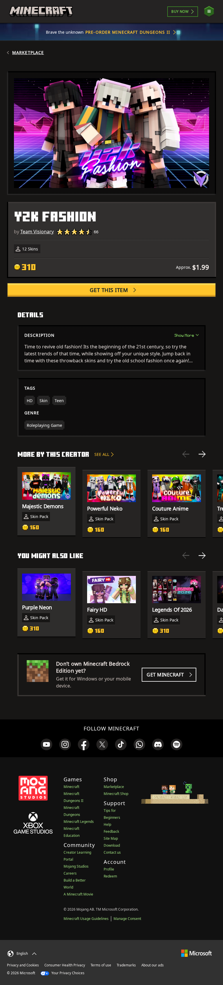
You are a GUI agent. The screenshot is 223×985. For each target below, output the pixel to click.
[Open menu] (209, 11)
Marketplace (28, 52)
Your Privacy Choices (67, 973)
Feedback (111, 831)
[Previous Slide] (185, 454)
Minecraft (71, 786)
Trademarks (126, 965)
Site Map (111, 838)
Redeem (110, 876)
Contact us (112, 852)
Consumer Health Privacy (64, 965)
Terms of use (101, 965)
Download (112, 845)
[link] (46, 744)
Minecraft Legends (79, 821)
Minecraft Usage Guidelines (86, 918)
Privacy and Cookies (23, 965)
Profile (109, 869)
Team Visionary (37, 231)
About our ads (152, 965)
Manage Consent (127, 918)
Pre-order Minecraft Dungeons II (127, 32)
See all (101, 454)
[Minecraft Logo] (41, 11)
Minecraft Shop (116, 793)
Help (107, 824)
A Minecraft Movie (78, 894)
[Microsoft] (196, 953)
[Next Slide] (202, 454)
